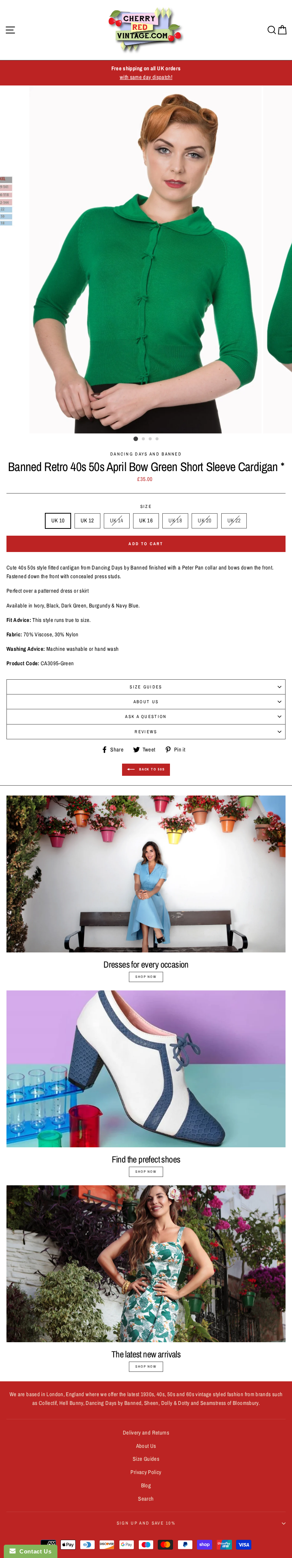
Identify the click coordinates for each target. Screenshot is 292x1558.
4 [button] (157, 439)
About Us (146, 702)
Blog (146, 1485)
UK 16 (146, 520)
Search (146, 1499)
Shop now (145, 976)
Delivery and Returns (146, 1432)
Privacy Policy (145, 1472)
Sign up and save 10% (146, 1523)
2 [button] (144, 439)
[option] (146, 73)
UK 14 (117, 520)
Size (146, 506)
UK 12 (87, 520)
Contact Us (33, 1551)
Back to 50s (151, 769)
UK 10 (58, 520)
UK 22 (234, 520)
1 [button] (135, 439)
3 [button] (150, 439)
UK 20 (204, 520)
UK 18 (175, 520)
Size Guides (146, 687)
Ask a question (146, 716)
